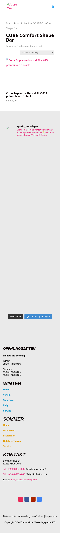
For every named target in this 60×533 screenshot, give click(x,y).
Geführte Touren (12, 441)
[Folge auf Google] (39, 499)
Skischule (8, 400)
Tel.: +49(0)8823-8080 (14, 469)
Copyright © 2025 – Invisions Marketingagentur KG (30, 522)
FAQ (5, 405)
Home (6, 389)
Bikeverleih (9, 430)
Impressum (51, 516)
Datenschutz (9, 516)
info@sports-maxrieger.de (24, 479)
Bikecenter (9, 435)
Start (9, 23)
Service (7, 410)
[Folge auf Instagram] (20, 499)
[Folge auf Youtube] (33, 499)
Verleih (6, 394)
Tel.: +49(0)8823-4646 (14, 474)
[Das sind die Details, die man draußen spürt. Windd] (30, 293)
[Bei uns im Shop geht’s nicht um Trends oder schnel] (30, 163)
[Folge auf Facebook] (26, 499)
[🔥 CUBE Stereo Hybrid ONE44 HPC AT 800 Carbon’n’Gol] (30, 230)
